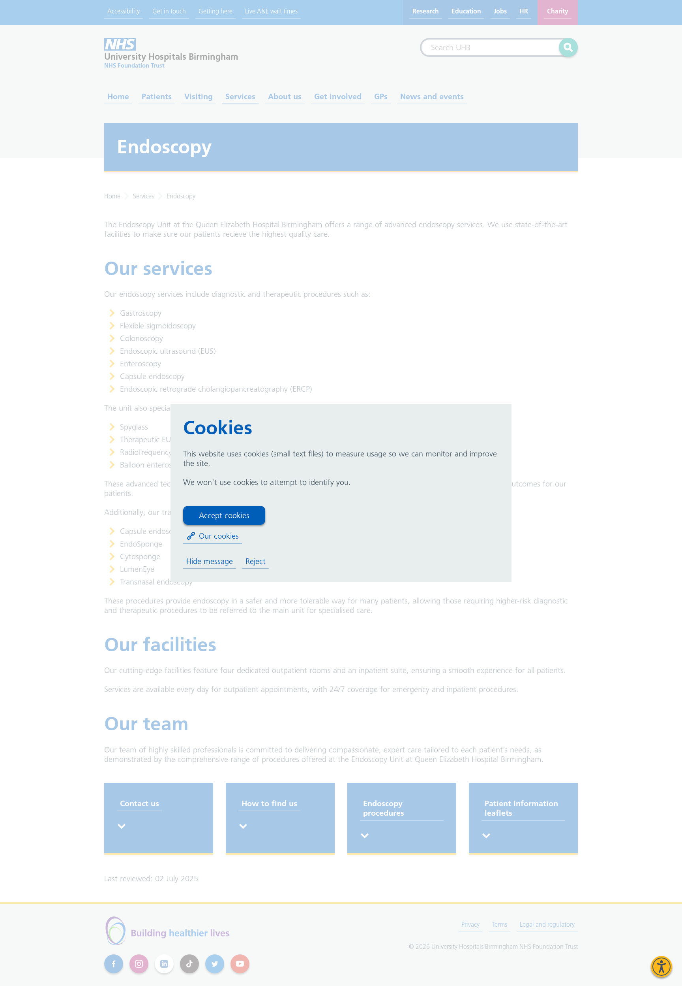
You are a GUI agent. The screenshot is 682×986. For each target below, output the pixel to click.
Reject (255, 561)
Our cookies (219, 536)
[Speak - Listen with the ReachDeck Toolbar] (661, 966)
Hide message (209, 561)
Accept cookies (224, 515)
